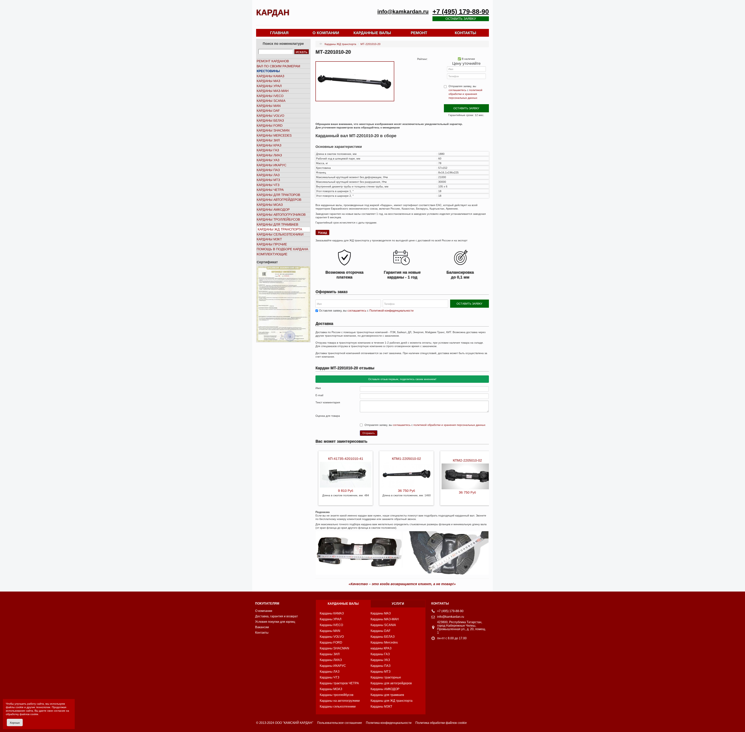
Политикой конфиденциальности (391, 310)
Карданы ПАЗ (268, 170)
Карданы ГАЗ (268, 150)
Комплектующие (272, 254)
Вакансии (262, 627)
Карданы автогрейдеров (279, 200)
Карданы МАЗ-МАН (272, 91)
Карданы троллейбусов (278, 219)
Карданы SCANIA (271, 101)
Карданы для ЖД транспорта (391, 700)
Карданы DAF (268, 111)
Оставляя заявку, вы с (366, 310)
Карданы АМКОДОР (273, 209)
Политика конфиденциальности (388, 722)
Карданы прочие (272, 244)
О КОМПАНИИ (326, 33)
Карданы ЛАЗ (268, 175)
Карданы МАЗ (268, 81)
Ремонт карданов (273, 61)
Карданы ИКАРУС (271, 165)
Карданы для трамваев (277, 224)
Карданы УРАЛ (269, 86)
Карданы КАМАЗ (270, 76)
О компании (263, 610)
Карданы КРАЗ (269, 145)
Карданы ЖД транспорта (280, 229)
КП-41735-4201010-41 (345, 459)
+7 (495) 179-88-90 (460, 11)
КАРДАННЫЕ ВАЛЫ (372, 33)
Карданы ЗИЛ (268, 140)
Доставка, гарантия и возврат (276, 616)
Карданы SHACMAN (273, 130)
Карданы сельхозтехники (280, 234)
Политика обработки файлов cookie (441, 722)
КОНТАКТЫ (465, 33)
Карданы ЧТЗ (268, 185)
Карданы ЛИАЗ (269, 155)
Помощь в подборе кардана (282, 249)
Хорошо (15, 722)
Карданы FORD (269, 125)
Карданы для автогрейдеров (391, 683)
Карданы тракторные (386, 677)
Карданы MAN (269, 106)
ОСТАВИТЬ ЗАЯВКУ (466, 108)
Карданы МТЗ (268, 180)
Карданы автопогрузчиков (281, 215)
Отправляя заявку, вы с (465, 92)
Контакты (262, 632)
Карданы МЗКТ (269, 239)
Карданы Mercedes (384, 642)
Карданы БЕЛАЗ (270, 120)
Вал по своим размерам (278, 66)
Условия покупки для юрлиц (275, 621)
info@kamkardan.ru (403, 12)
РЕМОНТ (419, 33)
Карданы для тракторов (278, 195)
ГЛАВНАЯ (279, 33)
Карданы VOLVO (270, 116)
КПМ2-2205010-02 (467, 460)
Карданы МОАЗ (270, 205)
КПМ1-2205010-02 (406, 459)
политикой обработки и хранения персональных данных (465, 93)
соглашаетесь (457, 90)
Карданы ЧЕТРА (270, 190)
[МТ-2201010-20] (354, 81)
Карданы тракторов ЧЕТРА (339, 683)
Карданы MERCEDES (274, 135)
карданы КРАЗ (381, 648)
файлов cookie (29, 714)
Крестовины (268, 71)
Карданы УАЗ (268, 160)
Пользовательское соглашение (339, 722)
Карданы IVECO (270, 96)
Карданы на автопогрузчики (340, 700)
